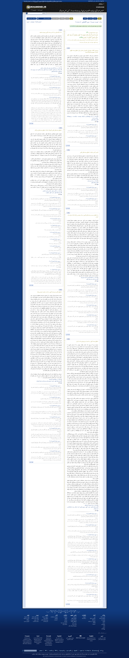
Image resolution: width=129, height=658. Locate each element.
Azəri (38, 636)
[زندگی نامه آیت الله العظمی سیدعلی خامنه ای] (96, 10)
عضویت (93, 623)
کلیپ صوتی (36, 619)
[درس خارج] (84, 10)
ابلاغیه (85, 18)
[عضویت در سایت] (40, 1)
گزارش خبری (26, 621)
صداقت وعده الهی (56, 69)
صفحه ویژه (65, 624)
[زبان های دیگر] (102, 7)
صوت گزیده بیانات (35, 618)
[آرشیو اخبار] (99, 10)
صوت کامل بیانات (35, 616)
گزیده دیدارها (26, 618)
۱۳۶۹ (68, 339)
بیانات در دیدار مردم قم (92, 180)
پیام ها (95, 18)
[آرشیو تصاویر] (65, 10)
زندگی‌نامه (84, 618)
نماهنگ (27, 619)
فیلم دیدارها (26, 616)
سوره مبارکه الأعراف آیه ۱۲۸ (90, 583)
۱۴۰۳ (61, 30)
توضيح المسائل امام (73, 625)
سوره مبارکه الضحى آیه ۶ (55, 239)
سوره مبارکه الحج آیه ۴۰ (55, 269)
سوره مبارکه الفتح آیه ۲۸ (91, 314)
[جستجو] (30, 1)
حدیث (67, 18)
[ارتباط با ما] (25, 1)
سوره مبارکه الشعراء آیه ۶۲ (54, 261)
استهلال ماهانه (74, 621)
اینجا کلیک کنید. (73, 26)
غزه (36, 69)
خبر (94, 616)
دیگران (65, 615)
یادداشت (65, 616)
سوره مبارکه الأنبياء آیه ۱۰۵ (91, 574)
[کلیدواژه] (49, 1)
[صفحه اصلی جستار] (71, 10)
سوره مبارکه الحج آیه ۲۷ (91, 550)
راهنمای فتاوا (74, 618)
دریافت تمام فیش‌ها (31, 18)
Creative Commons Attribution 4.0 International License (74, 656)
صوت (37, 615)
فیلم (28, 615)
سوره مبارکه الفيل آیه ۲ (55, 225)
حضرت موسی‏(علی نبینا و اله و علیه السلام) (45, 381)
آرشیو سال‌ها (38, 21)
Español (59, 636)
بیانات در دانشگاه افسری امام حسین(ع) (89, 277)
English (91, 636)
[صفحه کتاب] (68, 10)
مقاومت (47, 192)
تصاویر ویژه (45, 618)
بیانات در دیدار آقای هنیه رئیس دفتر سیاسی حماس (50, 68)
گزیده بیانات (102, 616)
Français (27, 636)
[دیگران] (54, 1)
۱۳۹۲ (60, 128)
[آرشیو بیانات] (92, 10)
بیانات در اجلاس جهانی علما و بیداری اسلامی (51, 190)
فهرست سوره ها (94, 22)
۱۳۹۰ (68, 213)
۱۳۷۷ (60, 290)
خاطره (65, 619)
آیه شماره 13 (78, 22)
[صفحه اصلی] (60, 1)
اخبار (94, 615)
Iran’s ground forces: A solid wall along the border (91, 639)
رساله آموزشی (74, 619)
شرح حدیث (74, 624)
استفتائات (75, 616)
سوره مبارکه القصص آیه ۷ (55, 76)
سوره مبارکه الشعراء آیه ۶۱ (54, 252)
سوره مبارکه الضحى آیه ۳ (55, 232)
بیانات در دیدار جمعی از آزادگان (91, 505)
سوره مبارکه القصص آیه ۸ (55, 405)
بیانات (99, 18)
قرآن (71, 18)
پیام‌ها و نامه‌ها (102, 618)
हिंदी (80, 636)
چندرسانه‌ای (45, 621)
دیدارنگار (93, 619)
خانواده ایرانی (55, 18)
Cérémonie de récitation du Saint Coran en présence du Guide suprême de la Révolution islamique (27, 640)
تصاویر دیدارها (45, 616)
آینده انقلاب (96, 508)
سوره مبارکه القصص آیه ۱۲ (54, 428)
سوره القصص (86, 21)
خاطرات (84, 615)
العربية (70, 636)
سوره (28, 21)
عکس (46, 615)
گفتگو (66, 618)
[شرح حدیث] (79, 10)
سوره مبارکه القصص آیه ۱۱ (54, 397)
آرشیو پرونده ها (64, 622)
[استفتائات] (88, 10)
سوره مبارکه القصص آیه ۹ (55, 416)
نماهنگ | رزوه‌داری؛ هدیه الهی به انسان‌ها (93, 1)
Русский (48, 636)
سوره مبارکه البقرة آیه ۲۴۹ (54, 97)
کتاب (56, 615)
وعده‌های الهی (94, 119)
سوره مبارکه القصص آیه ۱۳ (54, 87)
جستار (104, 622)
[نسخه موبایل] (97, 7)
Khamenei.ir (51, 656)
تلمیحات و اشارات (54, 616)
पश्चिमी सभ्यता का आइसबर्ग (80, 637)
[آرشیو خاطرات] (74, 10)
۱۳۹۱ (68, 150)
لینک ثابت (31, 123)
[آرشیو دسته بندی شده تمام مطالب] (35, 1)
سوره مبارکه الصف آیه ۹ (91, 324)
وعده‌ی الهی (40, 69)
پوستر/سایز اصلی (44, 619)
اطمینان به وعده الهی (48, 69)
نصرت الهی (51, 192)
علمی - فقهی (73, 615)
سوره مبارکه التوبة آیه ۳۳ (91, 305)
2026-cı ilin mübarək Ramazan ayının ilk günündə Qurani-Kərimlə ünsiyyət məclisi (38, 640)
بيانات (103, 615)
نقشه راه (90, 18)
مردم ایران (94, 279)
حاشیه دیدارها (92, 618)
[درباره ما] (101, 7)
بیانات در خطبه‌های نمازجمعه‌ (54, 379)
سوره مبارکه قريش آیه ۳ (55, 218)
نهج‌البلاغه (62, 18)
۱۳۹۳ (68, 48)
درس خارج (74, 622)
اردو (102, 636)
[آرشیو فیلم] (60, 10)
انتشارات (56, 619)
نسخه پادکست (36, 621)
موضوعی (32, 21)
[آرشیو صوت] (62, 10)
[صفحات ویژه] (44, 1)
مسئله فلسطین (54, 71)
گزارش (65, 621)
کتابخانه (56, 618)
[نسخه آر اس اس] (98, 7)
